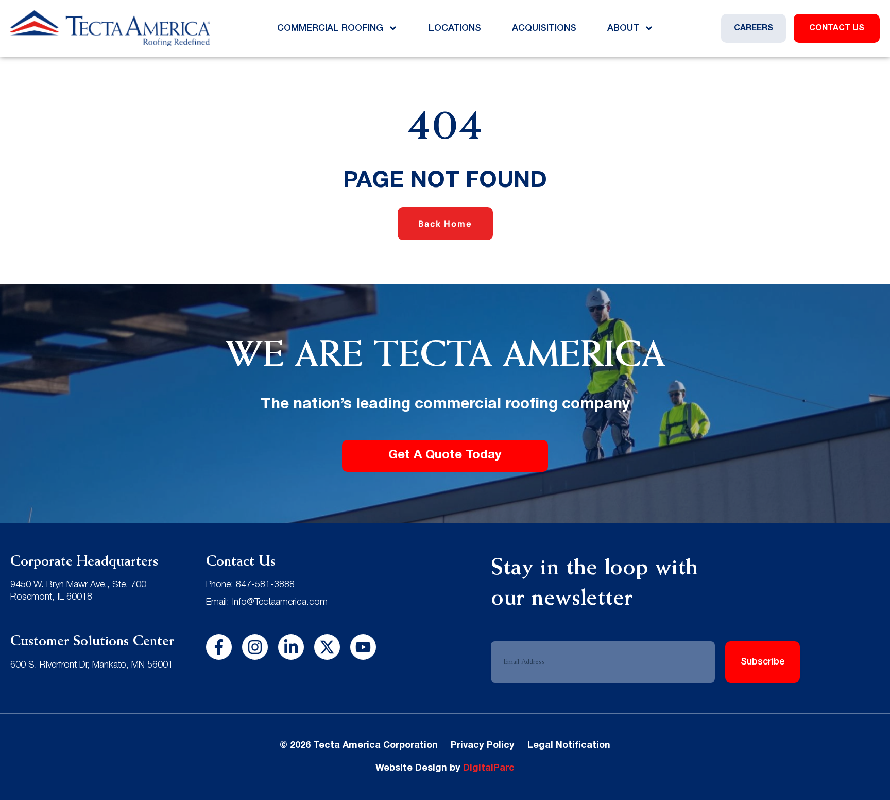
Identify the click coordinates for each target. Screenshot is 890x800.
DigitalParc (489, 768)
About (623, 28)
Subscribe (763, 662)
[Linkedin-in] (291, 647)
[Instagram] (255, 647)
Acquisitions (544, 28)
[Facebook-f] (219, 647)
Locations (455, 28)
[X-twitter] (327, 647)
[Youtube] (363, 647)
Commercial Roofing (330, 28)
